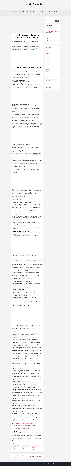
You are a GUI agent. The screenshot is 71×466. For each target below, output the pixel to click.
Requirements (48, 76)
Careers (47, 55)
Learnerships (48, 69)
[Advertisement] (27, 25)
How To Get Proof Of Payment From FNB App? (22, 428)
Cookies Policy (55, 11)
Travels (47, 85)
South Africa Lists (35, 4)
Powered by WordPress (47, 463)
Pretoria (47, 71)
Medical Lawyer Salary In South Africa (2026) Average (36, 446)
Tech (47, 82)
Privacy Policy (33, 14)
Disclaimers (26, 14)
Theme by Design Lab (56, 463)
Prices (47, 73)
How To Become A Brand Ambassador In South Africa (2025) (25, 426)
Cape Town (48, 53)
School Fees (48, 80)
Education (47, 60)
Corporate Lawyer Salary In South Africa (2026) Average (16, 446)
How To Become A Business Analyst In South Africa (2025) (24, 425)
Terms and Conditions (42, 14)
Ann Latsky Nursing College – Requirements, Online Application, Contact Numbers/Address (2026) (35, 456)
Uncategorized (48, 87)
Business (47, 51)
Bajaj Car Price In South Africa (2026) (52, 34)
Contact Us (48, 11)
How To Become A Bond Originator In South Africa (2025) (24, 423)
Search (57, 20)
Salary (47, 78)
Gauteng (47, 62)
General (47, 64)
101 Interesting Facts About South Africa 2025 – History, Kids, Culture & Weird (28, 11)
